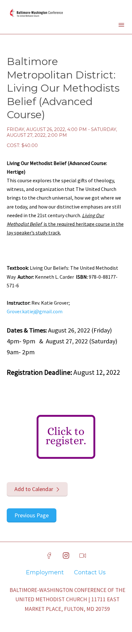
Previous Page (31, 515)
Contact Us (90, 572)
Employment (45, 572)
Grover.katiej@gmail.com (34, 311)
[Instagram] (66, 555)
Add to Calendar (33, 489)
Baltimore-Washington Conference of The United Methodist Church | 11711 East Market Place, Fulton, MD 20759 (67, 600)
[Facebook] (49, 555)
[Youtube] (82, 555)
